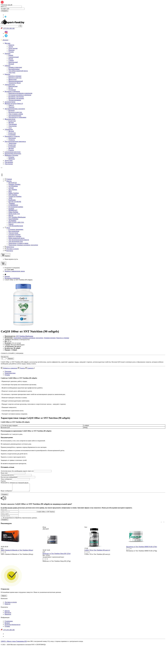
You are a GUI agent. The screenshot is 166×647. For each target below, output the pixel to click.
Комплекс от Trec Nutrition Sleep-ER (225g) (57, 553)
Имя (2, 6)
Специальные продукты (12, 152)
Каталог (5, 40)
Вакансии (8, 614)
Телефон (3, 8)
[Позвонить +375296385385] (2, 170)
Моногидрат (12, 79)
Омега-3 (11, 105)
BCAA (10, 88)
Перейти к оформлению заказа (15, 271)
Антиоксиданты (10, 102)
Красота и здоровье (62, 338)
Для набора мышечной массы (18, 71)
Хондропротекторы (14, 115)
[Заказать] (2, 552)
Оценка (3, 481)
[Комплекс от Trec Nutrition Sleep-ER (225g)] (52, 548)
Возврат (7, 623)
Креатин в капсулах (14, 77)
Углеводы (11, 140)
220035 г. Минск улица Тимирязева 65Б (14, 641)
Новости (7, 604)
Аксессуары (8, 160)
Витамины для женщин (16, 98)
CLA (10, 127)
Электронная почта (7, 475)
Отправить (5, 10)
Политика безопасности (12, 624)
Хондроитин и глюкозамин (17, 117)
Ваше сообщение (6, 491)
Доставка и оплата (11, 602)
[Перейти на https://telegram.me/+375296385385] (5, 17)
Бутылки (11, 157)
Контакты (8, 612)
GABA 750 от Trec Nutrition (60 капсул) (97, 550)
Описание (8, 371)
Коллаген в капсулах (15, 112)
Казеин (10, 55)
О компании (9, 621)
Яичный (11, 64)
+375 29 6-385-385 (9, 28)
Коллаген (11, 110)
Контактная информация (9, 477)
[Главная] (5, 274)
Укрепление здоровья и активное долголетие (28, 338)
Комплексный (13, 62)
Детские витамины (14, 100)
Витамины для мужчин (16, 96)
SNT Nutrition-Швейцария (24, 336)
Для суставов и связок (15, 114)
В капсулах (12, 121)
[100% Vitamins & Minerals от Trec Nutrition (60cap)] (10, 545)
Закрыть (4, 595)
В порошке (12, 134)
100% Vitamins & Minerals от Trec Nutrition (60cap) (17, 550)
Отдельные (12, 90)
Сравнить (30, 368)
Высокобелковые (14, 69)
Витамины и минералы (12, 278)
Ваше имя (4, 473)
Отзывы (7, 375)
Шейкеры (11, 158)
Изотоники (12, 138)
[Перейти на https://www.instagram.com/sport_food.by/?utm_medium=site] (6, 15)
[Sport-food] (12, 24)
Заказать (10, 358)
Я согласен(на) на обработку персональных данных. (20, 518)
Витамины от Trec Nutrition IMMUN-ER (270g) (141, 546)
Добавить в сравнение (9, 368)
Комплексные (12, 86)
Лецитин (11, 107)
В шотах (11, 150)
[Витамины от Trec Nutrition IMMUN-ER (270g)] (136, 545)
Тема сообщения (6, 479)
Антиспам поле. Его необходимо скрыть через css (17, 471)
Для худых (11, 72)
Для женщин (12, 124)
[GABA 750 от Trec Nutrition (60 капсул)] (94, 546)
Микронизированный (15, 81)
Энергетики (12, 143)
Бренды (7, 611)
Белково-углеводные (15, 67)
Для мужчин (12, 126)
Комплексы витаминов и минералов (20, 93)
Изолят (10, 58)
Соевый (11, 60)
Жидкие (11, 122)
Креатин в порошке (14, 76)
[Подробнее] (5, 552)
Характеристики (10, 373)
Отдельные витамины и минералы (19, 95)
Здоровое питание (50, 338)
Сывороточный (13, 57)
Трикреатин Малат (14, 83)
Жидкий (11, 131)
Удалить (22, 368)
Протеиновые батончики (13, 153)
